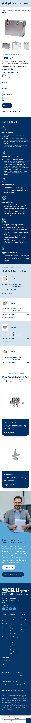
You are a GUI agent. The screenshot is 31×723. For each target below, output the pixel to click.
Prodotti (12, 614)
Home (3, 10)
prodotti (9, 10)
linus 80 (4, 12)
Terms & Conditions (7, 687)
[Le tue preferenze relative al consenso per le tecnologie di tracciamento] (2, 720)
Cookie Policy (14, 684)
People (18, 672)
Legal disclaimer (23, 684)
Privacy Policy (5, 684)
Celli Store (6, 105)
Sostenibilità (5, 672)
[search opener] (21, 3)
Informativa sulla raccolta (10, 721)
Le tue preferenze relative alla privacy (17, 717)
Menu (26, 4)
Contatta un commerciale (11, 111)
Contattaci (5, 676)
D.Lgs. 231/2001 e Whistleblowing (11, 690)
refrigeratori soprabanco (20, 10)
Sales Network (20, 676)
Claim (22, 690)
